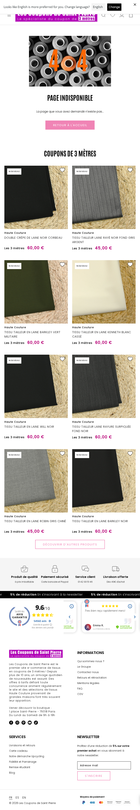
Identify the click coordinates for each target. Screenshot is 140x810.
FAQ (79, 688)
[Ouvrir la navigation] (9, 15)
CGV (80, 694)
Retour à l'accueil (70, 125)
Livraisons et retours (22, 745)
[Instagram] (17, 723)
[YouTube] (30, 723)
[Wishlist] (112, 15)
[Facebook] (11, 723)
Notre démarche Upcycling (26, 756)
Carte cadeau (18, 751)
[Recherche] (103, 15)
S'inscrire (94, 776)
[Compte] (121, 15)
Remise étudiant (19, 767)
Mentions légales (88, 683)
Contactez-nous (88, 672)
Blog (12, 772)
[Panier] (131, 15)
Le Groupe (84, 667)
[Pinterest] (24, 723)
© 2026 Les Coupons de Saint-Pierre (32, 803)
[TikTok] (36, 723)
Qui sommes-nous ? (90, 661)
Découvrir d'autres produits (70, 544)
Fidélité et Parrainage (22, 762)
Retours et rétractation (92, 677)
